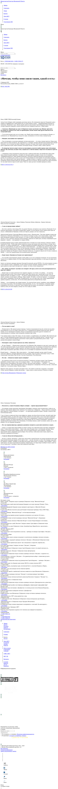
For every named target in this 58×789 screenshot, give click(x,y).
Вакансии (6, 666)
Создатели (6, 642)
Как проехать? (4, 748)
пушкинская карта (5, 55)
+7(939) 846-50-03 (8, 61)
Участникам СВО (8, 21)
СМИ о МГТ (7, 653)
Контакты (6, 659)
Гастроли (6, 626)
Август (5, 624)
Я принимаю (14, 735)
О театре (6, 19)
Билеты (5, 13)
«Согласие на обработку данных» (17, 735)
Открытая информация (6, 749)
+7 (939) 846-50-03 (5, 616)
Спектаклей (7, 649)
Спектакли (6, 8)
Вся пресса (3, 75)
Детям (5, 10)
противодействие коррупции (8, 619)
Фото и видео (7, 648)
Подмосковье (7, 629)
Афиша (5, 5)
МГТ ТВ (6, 656)
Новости (6, 663)
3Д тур (5, 664)
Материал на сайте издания (8, 446)
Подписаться (4, 732)
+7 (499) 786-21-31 (5, 614)
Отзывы (6, 634)
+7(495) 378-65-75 (18, 61)
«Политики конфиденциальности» (25, 734)
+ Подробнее (4, 505)
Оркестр (6, 627)
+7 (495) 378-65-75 (5, 618)
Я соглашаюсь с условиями (18, 734)
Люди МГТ (6, 16)
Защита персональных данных (8, 751)
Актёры (6, 644)
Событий (6, 651)
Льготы (5, 638)
